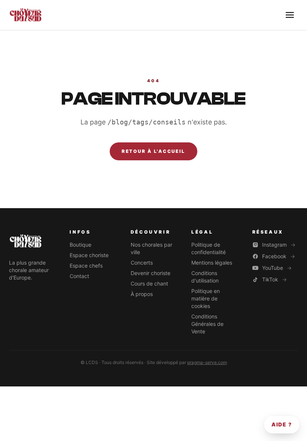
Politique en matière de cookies (205, 298)
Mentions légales (211, 262)
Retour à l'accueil (153, 151)
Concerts (142, 262)
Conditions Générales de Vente (207, 323)
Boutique (80, 244)
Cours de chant (149, 283)
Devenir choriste (150, 273)
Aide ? (281, 424)
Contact (79, 276)
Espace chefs (86, 265)
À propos (142, 294)
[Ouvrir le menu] (290, 15)
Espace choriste (89, 255)
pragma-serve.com (207, 362)
